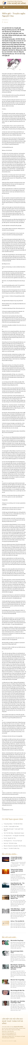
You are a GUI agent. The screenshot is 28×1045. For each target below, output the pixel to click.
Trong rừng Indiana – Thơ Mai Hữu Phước (13, 823)
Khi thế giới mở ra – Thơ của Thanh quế (13, 840)
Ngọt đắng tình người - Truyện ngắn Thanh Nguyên (13, 829)
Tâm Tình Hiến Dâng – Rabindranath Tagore (14, 833)
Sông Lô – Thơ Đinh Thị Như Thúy (11, 848)
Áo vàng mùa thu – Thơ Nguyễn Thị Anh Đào (14, 835)
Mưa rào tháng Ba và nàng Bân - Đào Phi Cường (15, 845)
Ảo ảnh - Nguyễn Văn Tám (10, 838)
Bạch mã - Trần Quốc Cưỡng (10, 843)
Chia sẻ (6, 22)
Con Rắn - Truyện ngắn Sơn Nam (11, 826)
